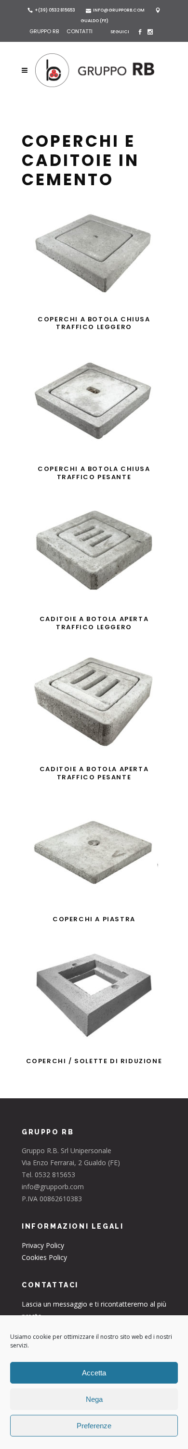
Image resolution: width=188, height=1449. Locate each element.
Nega (94, 1399)
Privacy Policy (43, 1245)
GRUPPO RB (44, 31)
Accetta (94, 1373)
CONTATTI (80, 31)
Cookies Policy (44, 1257)
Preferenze (94, 1426)
